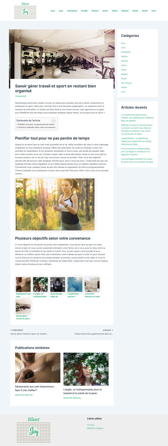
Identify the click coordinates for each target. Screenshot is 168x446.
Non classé (126, 83)
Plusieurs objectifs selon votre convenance (36, 127)
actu (53, 10)
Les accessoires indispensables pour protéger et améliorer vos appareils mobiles (135, 151)
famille (84, 10)
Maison (125, 10)
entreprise (72, 10)
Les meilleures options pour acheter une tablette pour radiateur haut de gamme (137, 117)
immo (105, 10)
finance (95, 10)
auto (61, 10)
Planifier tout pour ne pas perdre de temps (36, 124)
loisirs (115, 10)
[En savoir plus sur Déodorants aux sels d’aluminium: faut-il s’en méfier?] (37, 367)
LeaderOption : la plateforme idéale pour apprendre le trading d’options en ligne (136, 141)
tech (154, 10)
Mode (135, 10)
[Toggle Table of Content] (52, 121)
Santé (145, 10)
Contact (91, 425)
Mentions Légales (95, 428)
